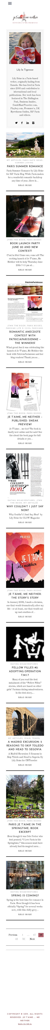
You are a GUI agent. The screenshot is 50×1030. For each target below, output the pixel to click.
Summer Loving (24, 163)
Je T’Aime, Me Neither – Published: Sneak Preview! (25, 421)
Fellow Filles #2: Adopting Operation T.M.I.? (25, 672)
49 (16, 939)
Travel (36, 738)
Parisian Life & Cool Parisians (24, 328)
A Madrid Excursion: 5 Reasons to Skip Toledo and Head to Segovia (25, 746)
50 (23, 939)
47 (34, 935)
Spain (27, 738)
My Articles (14, 160)
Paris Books (34, 240)
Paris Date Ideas (32, 160)
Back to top (24, 1024)
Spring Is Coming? (25, 896)
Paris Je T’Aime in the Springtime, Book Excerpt (25, 828)
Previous (13, 935)
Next (32, 939)
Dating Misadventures (21, 500)
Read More (25, 185)
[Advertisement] (25, 979)
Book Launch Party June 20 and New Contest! (25, 247)
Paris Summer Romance (25, 166)
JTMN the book (16, 240)
